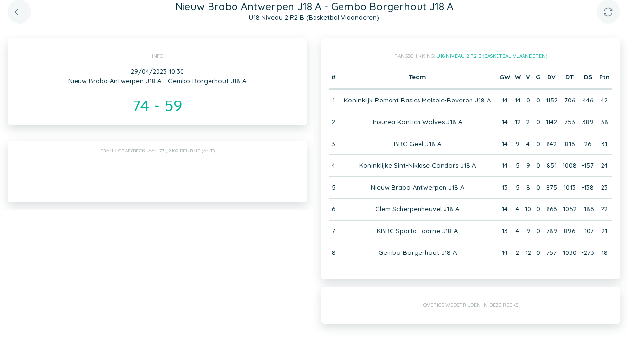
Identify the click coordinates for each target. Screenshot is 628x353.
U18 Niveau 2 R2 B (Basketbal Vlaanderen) (491, 56)
